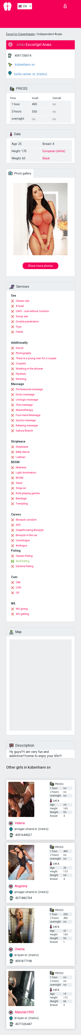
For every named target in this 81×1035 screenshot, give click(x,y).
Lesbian (20, 457)
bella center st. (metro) (30, 74)
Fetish (19, 331)
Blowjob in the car (26, 535)
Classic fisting (24, 555)
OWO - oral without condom (32, 311)
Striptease (22, 446)
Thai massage (24, 404)
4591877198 (23, 961)
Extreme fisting (24, 566)
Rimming (21, 378)
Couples (21, 363)
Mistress (21, 467)
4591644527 (23, 835)
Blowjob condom (26, 519)
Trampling (22, 503)
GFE (18, 524)
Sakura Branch (24, 430)
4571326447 (23, 1024)
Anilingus (21, 545)
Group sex (22, 316)
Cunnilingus (23, 540)
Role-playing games (28, 493)
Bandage (21, 498)
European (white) (54, 151)
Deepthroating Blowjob (30, 530)
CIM (18, 582)
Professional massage (29, 389)
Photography (23, 353)
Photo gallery (22, 173)
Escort (19, 347)
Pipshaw (21, 373)
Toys (18, 326)
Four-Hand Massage (28, 415)
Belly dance (22, 451)
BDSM (19, 477)
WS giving (22, 608)
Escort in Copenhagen (20, 34)
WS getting (22, 613)
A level (20, 306)
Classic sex (22, 300)
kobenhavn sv (24, 65)
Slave (19, 482)
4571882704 (23, 898)
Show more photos (40, 265)
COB (18, 587)
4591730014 (23, 55)
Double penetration (27, 321)
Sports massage (26, 420)
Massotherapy (24, 409)
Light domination (26, 472)
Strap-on (21, 488)
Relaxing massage (27, 425)
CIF (18, 592)
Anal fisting (22, 561)
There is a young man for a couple (36, 358)
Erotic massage (25, 394)
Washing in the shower (29, 368)
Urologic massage (27, 399)
